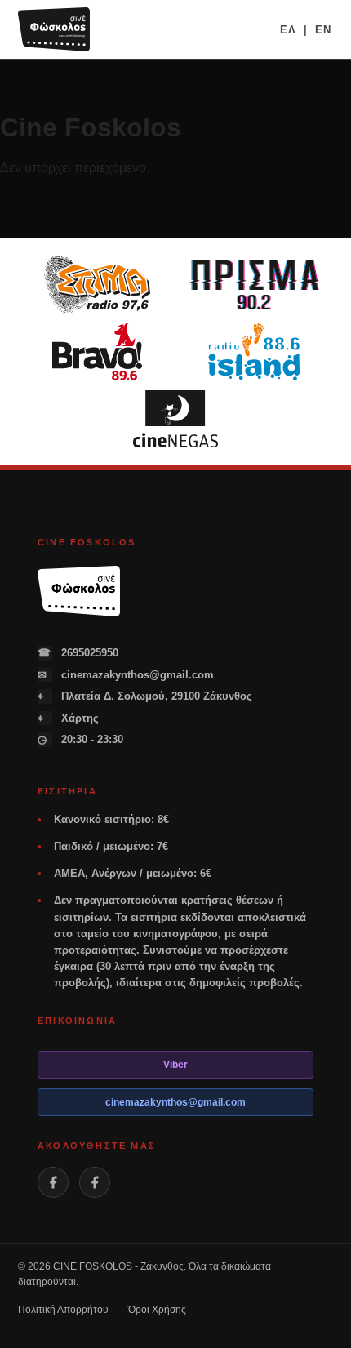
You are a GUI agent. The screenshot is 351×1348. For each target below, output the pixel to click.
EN (323, 30)
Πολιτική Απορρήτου (63, 1309)
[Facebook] (53, 1182)
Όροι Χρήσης (157, 1309)
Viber (175, 1064)
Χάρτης (68, 718)
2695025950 (78, 653)
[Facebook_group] (94, 1182)
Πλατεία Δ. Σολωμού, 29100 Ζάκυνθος (145, 696)
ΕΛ (288, 30)
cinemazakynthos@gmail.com (126, 675)
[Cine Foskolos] (54, 29)
